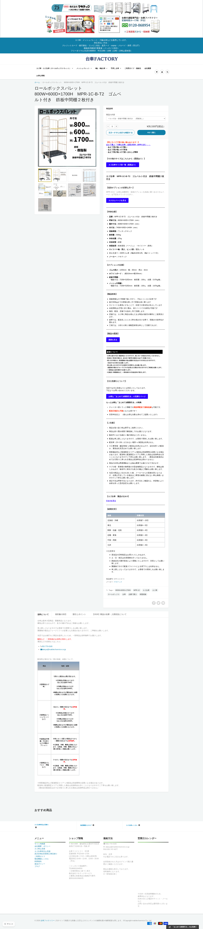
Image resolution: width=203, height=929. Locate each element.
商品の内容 (110, 115)
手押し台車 (115, 68)
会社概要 (147, 68)
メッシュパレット (83, 68)
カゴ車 (154, 590)
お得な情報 (40, 76)
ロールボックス (113, 594)
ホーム (37, 82)
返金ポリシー (40, 864)
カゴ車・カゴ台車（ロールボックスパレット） (53, 68)
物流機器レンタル (42, 859)
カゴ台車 (146, 590)
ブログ (37, 866)
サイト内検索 (40, 844)
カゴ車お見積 (40, 849)
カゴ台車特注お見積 (42, 851)
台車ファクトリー (48, 920)
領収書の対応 (60, 614)
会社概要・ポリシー (42, 846)
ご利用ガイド (40, 856)
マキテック (118, 582)
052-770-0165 (47, 646)
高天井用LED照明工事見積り (46, 854)
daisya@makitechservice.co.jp (54, 649)
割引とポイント (79, 614)
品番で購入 (133, 594)
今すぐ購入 (151, 132)
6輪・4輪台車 (100, 68)
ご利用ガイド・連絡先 (133, 68)
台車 (124, 594)
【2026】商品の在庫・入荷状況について (109, 614)
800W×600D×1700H (123, 590)
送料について (43, 614)
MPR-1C (137, 590)
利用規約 (38, 861)
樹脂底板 (143, 594)
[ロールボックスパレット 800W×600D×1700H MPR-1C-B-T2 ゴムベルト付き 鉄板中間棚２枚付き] (67, 137)
